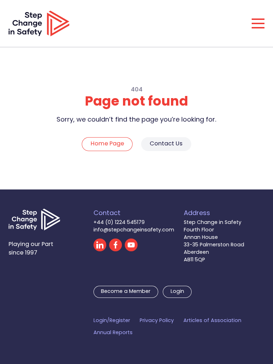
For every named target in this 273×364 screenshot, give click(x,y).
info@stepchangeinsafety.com (133, 230)
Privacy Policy (157, 321)
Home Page (107, 144)
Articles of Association (212, 321)
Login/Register (111, 321)
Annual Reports (113, 333)
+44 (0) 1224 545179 (119, 223)
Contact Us (166, 144)
